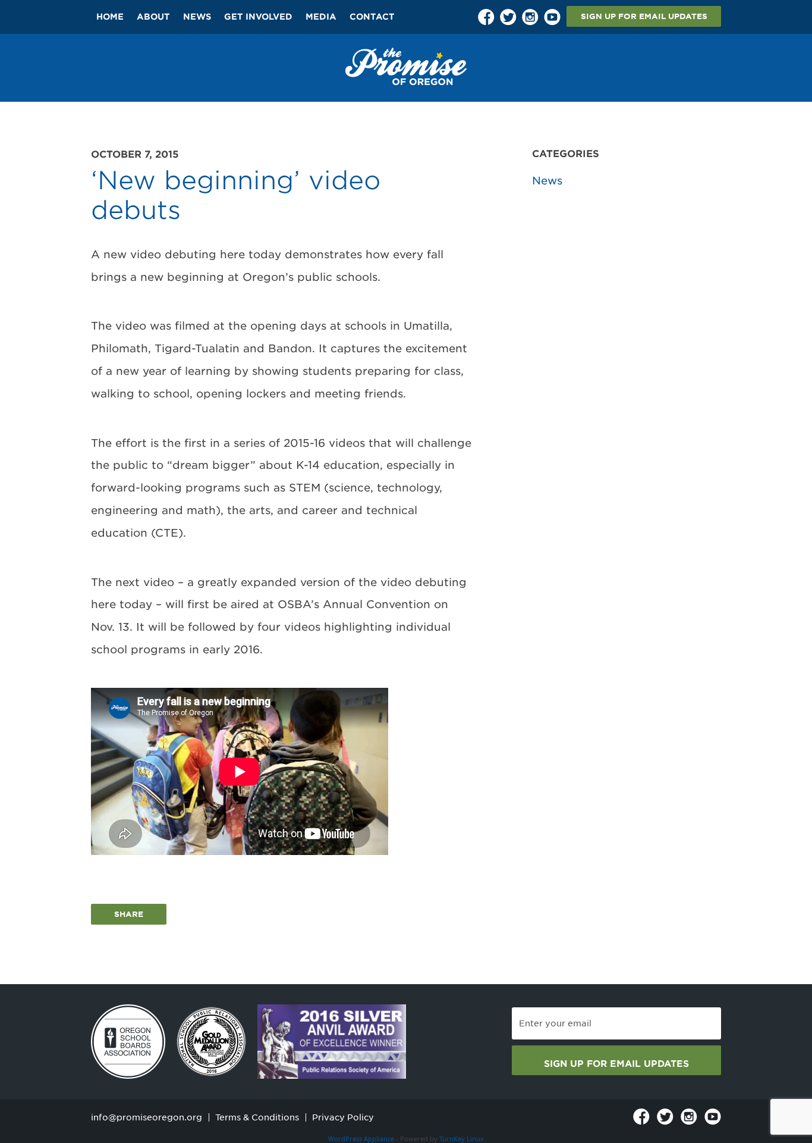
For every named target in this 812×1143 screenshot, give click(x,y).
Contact (372, 16)
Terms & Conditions (257, 1117)
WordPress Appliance (361, 1138)
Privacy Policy (343, 1117)
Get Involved (258, 16)
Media (321, 16)
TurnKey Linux (461, 1138)
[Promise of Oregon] (406, 66)
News (197, 16)
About (153, 16)
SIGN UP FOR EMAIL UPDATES (644, 16)
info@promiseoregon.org (146, 1117)
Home (110, 16)
